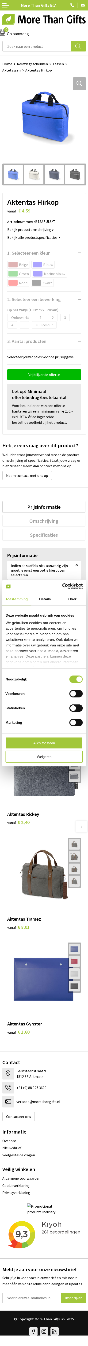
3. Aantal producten (26, 341)
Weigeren (44, 756)
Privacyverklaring (16, 1192)
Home (7, 63)
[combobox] (36, 46)
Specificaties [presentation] (44, 535)
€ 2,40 (18, 822)
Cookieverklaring (16, 1185)
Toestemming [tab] (16, 599)
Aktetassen (11, 70)
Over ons (9, 1140)
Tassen (58, 63)
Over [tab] (72, 599)
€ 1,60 (18, 1032)
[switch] (76, 693)
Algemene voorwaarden (21, 1178)
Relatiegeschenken (32, 63)
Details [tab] (45, 599)
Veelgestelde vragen (18, 1155)
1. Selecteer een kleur (28, 253)
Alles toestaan (44, 743)
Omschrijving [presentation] (43, 521)
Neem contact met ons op (27, 475)
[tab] (43, 507)
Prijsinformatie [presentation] (44, 507)
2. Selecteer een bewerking (34, 299)
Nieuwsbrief (12, 1147)
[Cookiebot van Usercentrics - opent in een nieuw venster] (63, 586)
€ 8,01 (18, 927)
